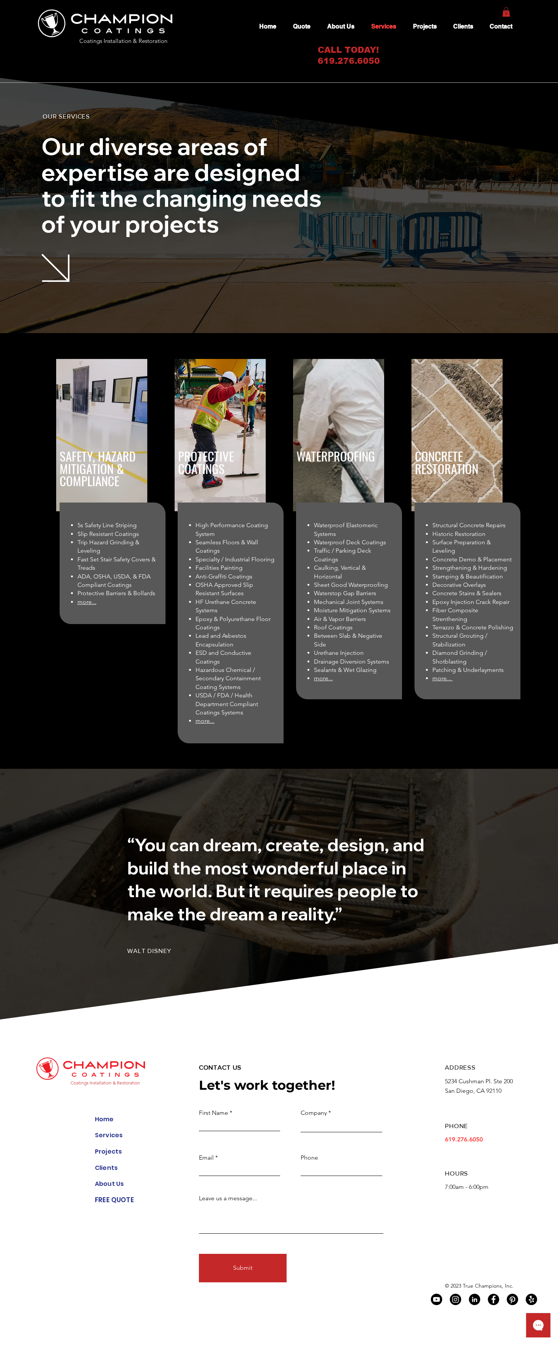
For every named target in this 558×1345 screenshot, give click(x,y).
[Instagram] (455, 1299)
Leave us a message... (228, 1198)
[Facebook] (493, 1299)
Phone (309, 1158)
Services (109, 1135)
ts (114, 1167)
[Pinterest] (512, 1299)
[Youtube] (436, 1299)
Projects (108, 1151)
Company (314, 1113)
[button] (506, 12)
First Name (213, 1113)
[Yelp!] (531, 1299)
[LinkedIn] (474, 1299)
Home (104, 1119)
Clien (103, 1167)
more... (86, 601)
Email (206, 1158)
